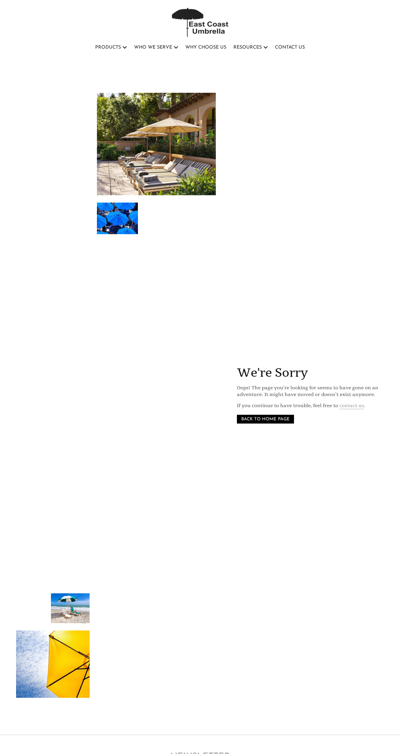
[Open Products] (124, 47)
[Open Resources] (265, 47)
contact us (351, 405)
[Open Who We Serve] (176, 47)
